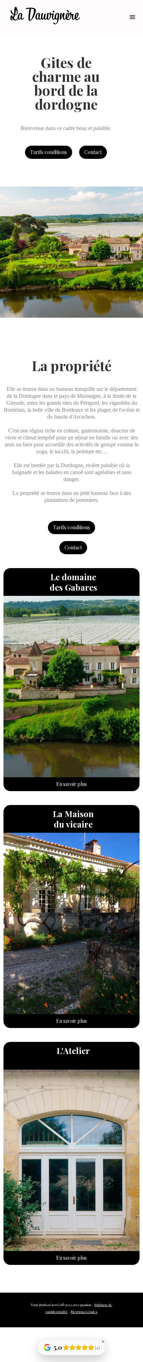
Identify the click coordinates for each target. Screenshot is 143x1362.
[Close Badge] (103, 1341)
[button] (132, 17)
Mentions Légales (84, 1311)
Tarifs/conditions (48, 152)
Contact (93, 152)
